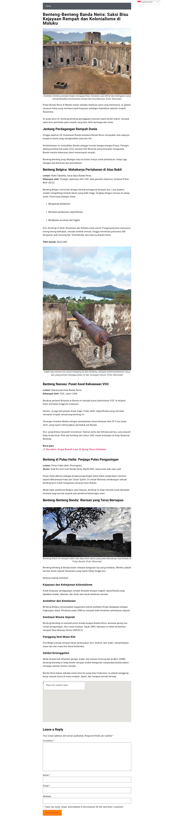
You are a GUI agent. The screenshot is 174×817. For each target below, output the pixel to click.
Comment (48, 741)
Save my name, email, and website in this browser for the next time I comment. (84, 807)
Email (46, 786)
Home (48, 6)
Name (46, 775)
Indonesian (147, 1)
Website (47, 796)
